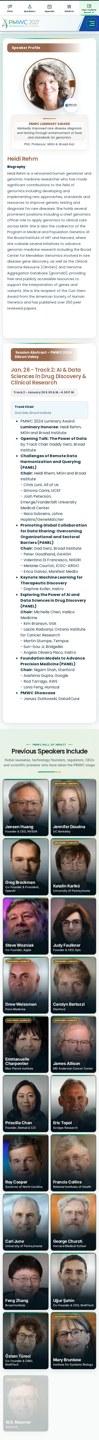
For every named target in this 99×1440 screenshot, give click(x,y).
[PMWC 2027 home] (27, 23)
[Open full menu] (92, 23)
